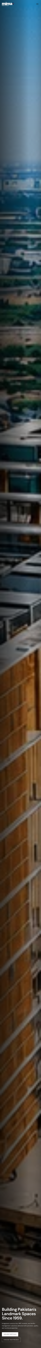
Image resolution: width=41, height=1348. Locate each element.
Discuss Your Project (11, 1339)
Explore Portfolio (10, 1334)
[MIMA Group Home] (8, 4)
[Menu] (37, 4)
